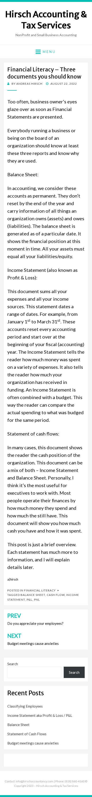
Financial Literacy (40, 590)
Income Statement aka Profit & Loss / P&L (39, 715)
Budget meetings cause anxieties (33, 743)
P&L (29, 599)
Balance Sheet (33, 595)
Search (12, 664)
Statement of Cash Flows (26, 734)
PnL (37, 599)
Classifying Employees (25, 706)
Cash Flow (56, 595)
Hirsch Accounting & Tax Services (46, 20)
